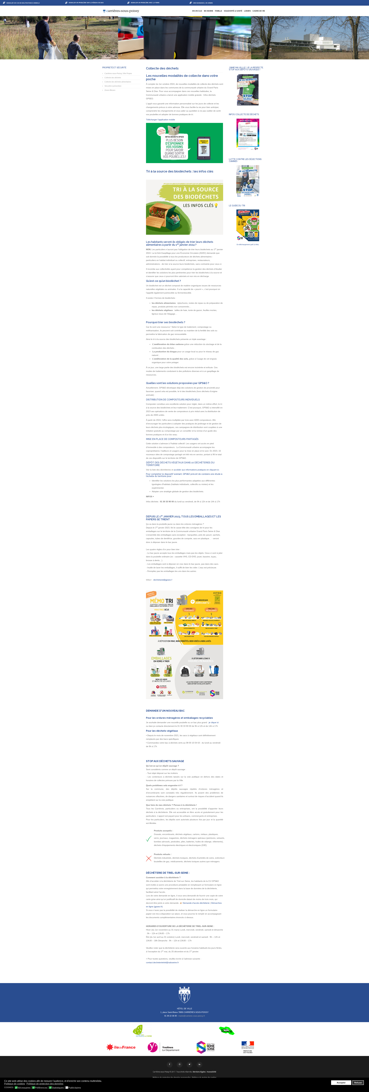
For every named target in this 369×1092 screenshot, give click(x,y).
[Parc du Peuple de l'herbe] (142, 1030)
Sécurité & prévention (112, 86)
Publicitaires (74, 1088)
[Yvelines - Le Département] (163, 1047)
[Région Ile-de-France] (121, 1047)
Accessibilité (211, 1072)
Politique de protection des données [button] (45, 1083)
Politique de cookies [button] (14, 1083)
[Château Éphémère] (227, 1030)
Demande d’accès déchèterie (196, 903)
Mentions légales (199, 1072)
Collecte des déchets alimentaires (117, 82)
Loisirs (247, 11)
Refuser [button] (358, 1082)
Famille (218, 11)
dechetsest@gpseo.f (162, 580)
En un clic (197, 11)
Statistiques (58, 1088)
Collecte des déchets (112, 78)
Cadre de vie (259, 11)
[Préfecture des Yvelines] (248, 1047)
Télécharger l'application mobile (160, 119)
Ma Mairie (208, 11)
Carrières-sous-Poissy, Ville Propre (118, 73)
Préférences (41, 1088)
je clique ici (214, 722)
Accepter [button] (341, 1082)
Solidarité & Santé (233, 11)
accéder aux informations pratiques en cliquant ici (196, 470)
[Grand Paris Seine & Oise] (206, 1047)
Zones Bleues (109, 90)
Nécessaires (24, 1088)
